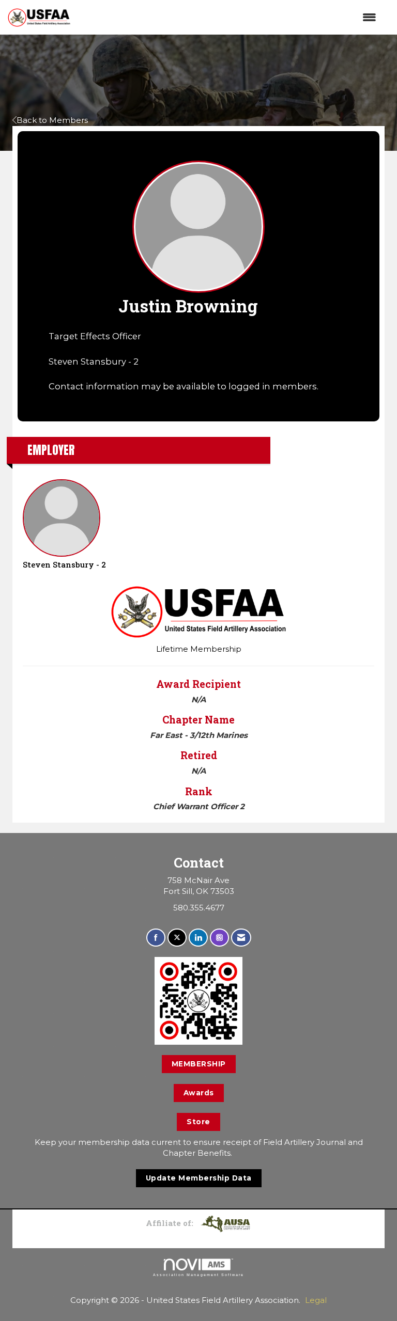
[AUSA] (225, 1223)
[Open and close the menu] (228, 17)
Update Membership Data (199, 1178)
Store (198, 1122)
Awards (199, 1093)
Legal (316, 1300)
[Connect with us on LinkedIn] (198, 938)
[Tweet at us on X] (177, 938)
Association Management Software (198, 1275)
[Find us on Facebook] (155, 938)
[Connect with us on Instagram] (219, 938)
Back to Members (52, 120)
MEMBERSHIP (199, 1064)
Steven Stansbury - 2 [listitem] (64, 564)
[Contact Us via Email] (241, 938)
